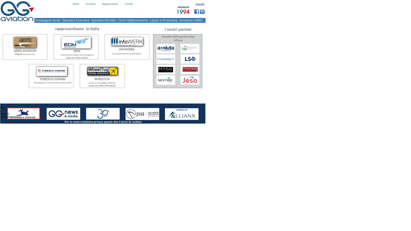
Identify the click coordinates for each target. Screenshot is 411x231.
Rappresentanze (110, 4)
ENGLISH (200, 4)
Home (76, 4)
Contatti (129, 4)
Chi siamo (90, 4)
